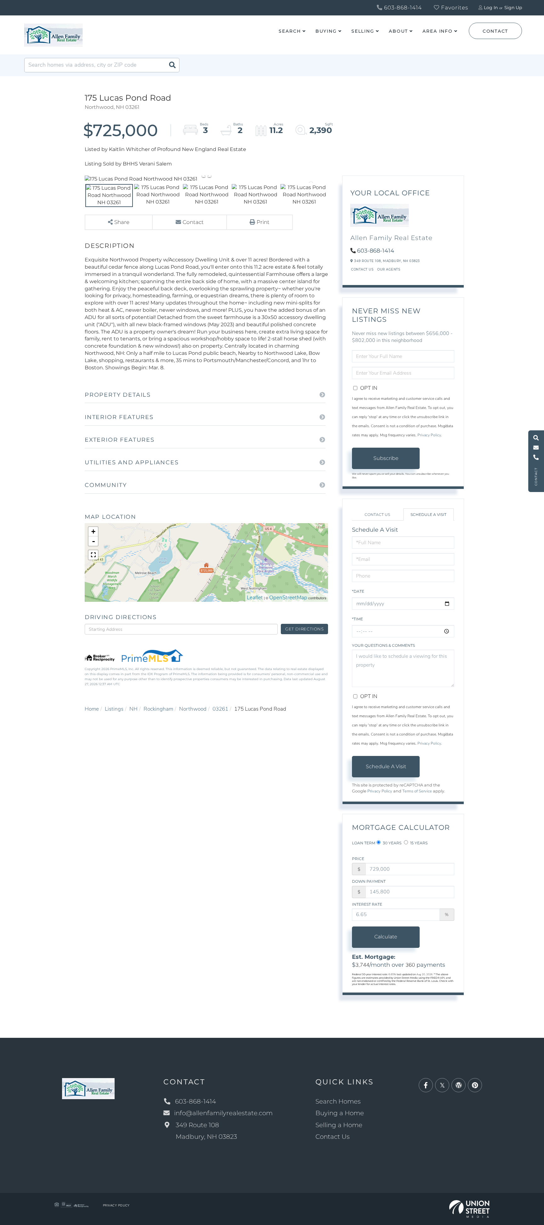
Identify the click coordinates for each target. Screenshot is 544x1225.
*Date (358, 591)
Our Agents (388, 269)
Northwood (193, 709)
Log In (491, 7)
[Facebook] (426, 1085)
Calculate (385, 937)
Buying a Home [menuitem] (339, 1113)
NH (133, 709)
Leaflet (255, 597)
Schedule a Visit (428, 514)
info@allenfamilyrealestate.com (223, 1113)
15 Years (418, 843)
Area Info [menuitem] (437, 31)
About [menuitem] (398, 31)
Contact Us (362, 269)
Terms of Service (417, 791)
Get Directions (304, 628)
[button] (172, 65)
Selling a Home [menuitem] (338, 1125)
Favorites (453, 7)
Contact (495, 31)
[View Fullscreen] (93, 555)
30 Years (391, 843)
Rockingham (158, 709)
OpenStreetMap (288, 597)
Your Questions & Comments (383, 645)
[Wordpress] (458, 1085)
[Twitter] (442, 1085)
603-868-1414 (402, 7)
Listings (114, 709)
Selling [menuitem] (362, 31)
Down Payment (369, 881)
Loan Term (363, 843)
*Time (357, 619)
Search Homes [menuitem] (338, 1101)
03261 (220, 709)
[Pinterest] (475, 1085)
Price (358, 858)
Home (92, 709)
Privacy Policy (429, 435)
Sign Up (513, 7)
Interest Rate (367, 904)
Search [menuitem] (290, 31)
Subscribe (386, 458)
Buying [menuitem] (326, 31)
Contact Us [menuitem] (332, 1136)
